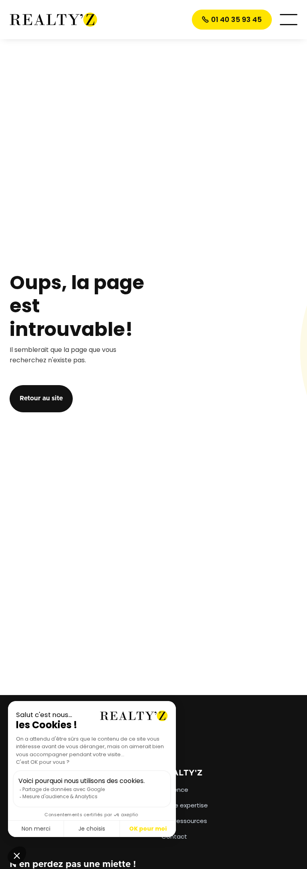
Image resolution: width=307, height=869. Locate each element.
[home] (54, 19)
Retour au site (41, 398)
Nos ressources (184, 821)
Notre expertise (184, 805)
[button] (288, 19)
